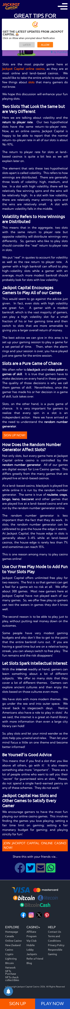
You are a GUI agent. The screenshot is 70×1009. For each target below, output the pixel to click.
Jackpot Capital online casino (23, 69)
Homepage (11, 931)
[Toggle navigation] (62, 6)
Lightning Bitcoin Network (11, 963)
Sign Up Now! (15, 435)
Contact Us (54, 931)
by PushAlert (61, 52)
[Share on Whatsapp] (50, 871)
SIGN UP (17, 1003)
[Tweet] (31, 871)
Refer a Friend (35, 958)
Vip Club (31, 940)
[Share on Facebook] (20, 871)
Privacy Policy (56, 945)
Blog (29, 963)
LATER (27, 44)
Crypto (9, 954)
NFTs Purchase (10, 972)
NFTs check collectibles (12, 978)
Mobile (31, 945)
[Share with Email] (41, 871)
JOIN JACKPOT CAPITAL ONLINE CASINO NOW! (35, 845)
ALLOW (45, 44)
